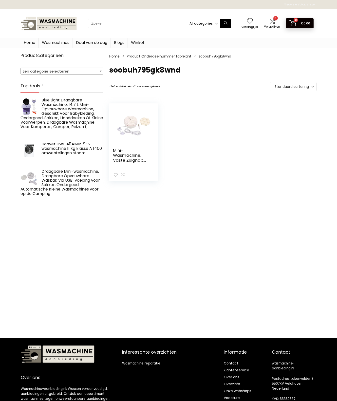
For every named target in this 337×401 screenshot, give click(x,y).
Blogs (119, 42)
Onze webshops (237, 390)
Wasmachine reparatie (141, 363)
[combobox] (61, 71)
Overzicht (232, 384)
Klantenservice (236, 370)
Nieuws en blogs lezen (300, 4)
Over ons (231, 377)
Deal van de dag (91, 42)
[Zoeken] (225, 23)
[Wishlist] (250, 21)
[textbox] (62, 71)
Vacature (232, 397)
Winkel (137, 42)
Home (29, 42)
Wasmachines (55, 42)
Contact (231, 363)
